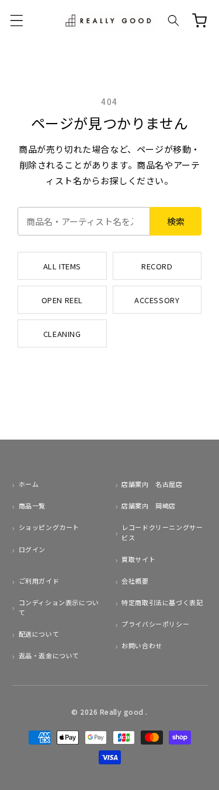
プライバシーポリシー (155, 624)
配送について (39, 633)
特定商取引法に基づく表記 (162, 602)
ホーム (29, 484)
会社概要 (134, 580)
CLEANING (62, 333)
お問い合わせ (141, 645)
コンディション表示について (59, 607)
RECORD (157, 266)
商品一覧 (32, 505)
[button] (16, 20)
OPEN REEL (62, 300)
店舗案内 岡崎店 (148, 505)
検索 (176, 221)
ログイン (32, 549)
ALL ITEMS (62, 266)
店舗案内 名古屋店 (151, 484)
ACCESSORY (156, 300)
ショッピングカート (49, 527)
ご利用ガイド (39, 580)
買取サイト (138, 559)
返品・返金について (49, 655)
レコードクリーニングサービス (162, 532)
